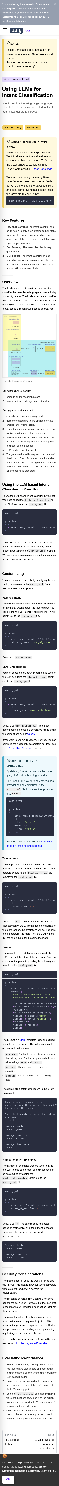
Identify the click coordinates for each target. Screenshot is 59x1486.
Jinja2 (23, 1040)
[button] (4, 30)
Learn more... (48, 1471)
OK (8, 1479)
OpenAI (31, 734)
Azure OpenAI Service (21, 748)
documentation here (16, 21)
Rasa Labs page (42, 169)
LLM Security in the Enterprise (31, 1343)
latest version (24, 66)
